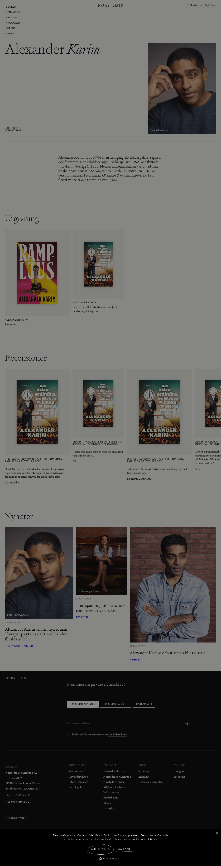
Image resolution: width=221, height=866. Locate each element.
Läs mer (152, 839)
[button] (110, 858)
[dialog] (110, 433)
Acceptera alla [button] (100, 849)
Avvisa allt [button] (125, 849)
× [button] (217, 833)
